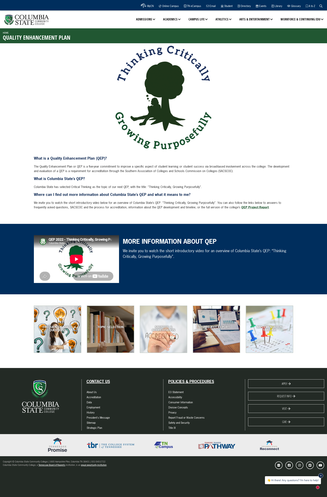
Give (284, 422)
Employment (93, 407)
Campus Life (196, 19)
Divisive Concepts (178, 407)
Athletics (222, 19)
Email (212, 6)
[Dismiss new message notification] (320, 475)
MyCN (150, 6)
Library (278, 6)
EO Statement (176, 392)
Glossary (295, 6)
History (90, 412)
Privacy (172, 412)
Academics (170, 19)
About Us (92, 392)
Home (6, 32)
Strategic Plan (94, 428)
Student (228, 6)
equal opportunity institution (94, 465)
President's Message (98, 417)
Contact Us (98, 381)
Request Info (284, 396)
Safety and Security (179, 422)
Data (89, 402)
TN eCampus (193, 6)
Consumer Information (180, 402)
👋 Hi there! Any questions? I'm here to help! (293, 480)
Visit (284, 409)
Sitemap (91, 422)
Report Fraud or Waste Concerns (186, 417)
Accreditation (94, 397)
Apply (284, 384)
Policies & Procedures (191, 381)
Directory (245, 6)
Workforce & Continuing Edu (300, 19)
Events (262, 6)
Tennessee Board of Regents (51, 465)
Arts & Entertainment (254, 19)
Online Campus (170, 6)
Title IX (172, 428)
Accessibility (175, 397)
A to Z (311, 6)
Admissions (144, 19)
